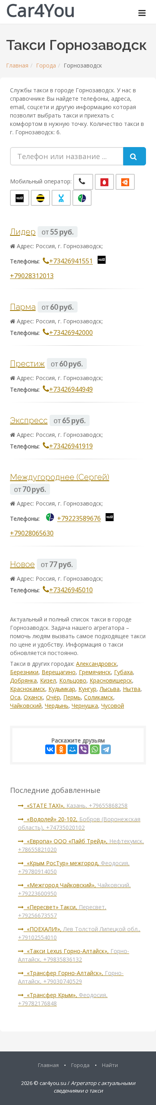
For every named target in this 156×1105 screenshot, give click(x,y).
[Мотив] (125, 182)
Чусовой (112, 705)
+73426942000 (71, 332)
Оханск (33, 697)
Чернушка (85, 705)
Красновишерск (111, 680)
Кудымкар (61, 689)
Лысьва (110, 689)
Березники (24, 672)
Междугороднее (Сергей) (59, 477)
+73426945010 (71, 589)
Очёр (53, 697)
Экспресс (29, 420)
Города (46, 65)
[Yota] (61, 198)
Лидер (23, 232)
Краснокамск (27, 689)
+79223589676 (79, 518)
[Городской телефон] (83, 182)
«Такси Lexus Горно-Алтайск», (73, 955)
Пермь (72, 697)
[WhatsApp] (95, 749)
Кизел (48, 680)
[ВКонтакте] (50, 749)
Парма (23, 307)
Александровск (96, 663)
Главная (17, 65)
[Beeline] (40, 198)
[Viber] (83, 749)
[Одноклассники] (61, 749)
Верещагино (59, 672)
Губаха (123, 672)
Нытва (131, 689)
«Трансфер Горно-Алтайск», (71, 977)
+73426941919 (71, 446)
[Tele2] (19, 198)
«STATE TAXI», (76, 805)
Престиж (27, 363)
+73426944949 (71, 389)
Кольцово (72, 680)
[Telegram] (106, 749)
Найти (110, 1065)
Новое (22, 564)
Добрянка (23, 680)
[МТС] (104, 182)
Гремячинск (95, 672)
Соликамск (98, 697)
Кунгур (87, 689)
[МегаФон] (82, 198)
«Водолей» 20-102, (79, 823)
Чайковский (26, 705)
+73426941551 (71, 261)
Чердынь (56, 705)
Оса (15, 697)
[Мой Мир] (72, 749)
